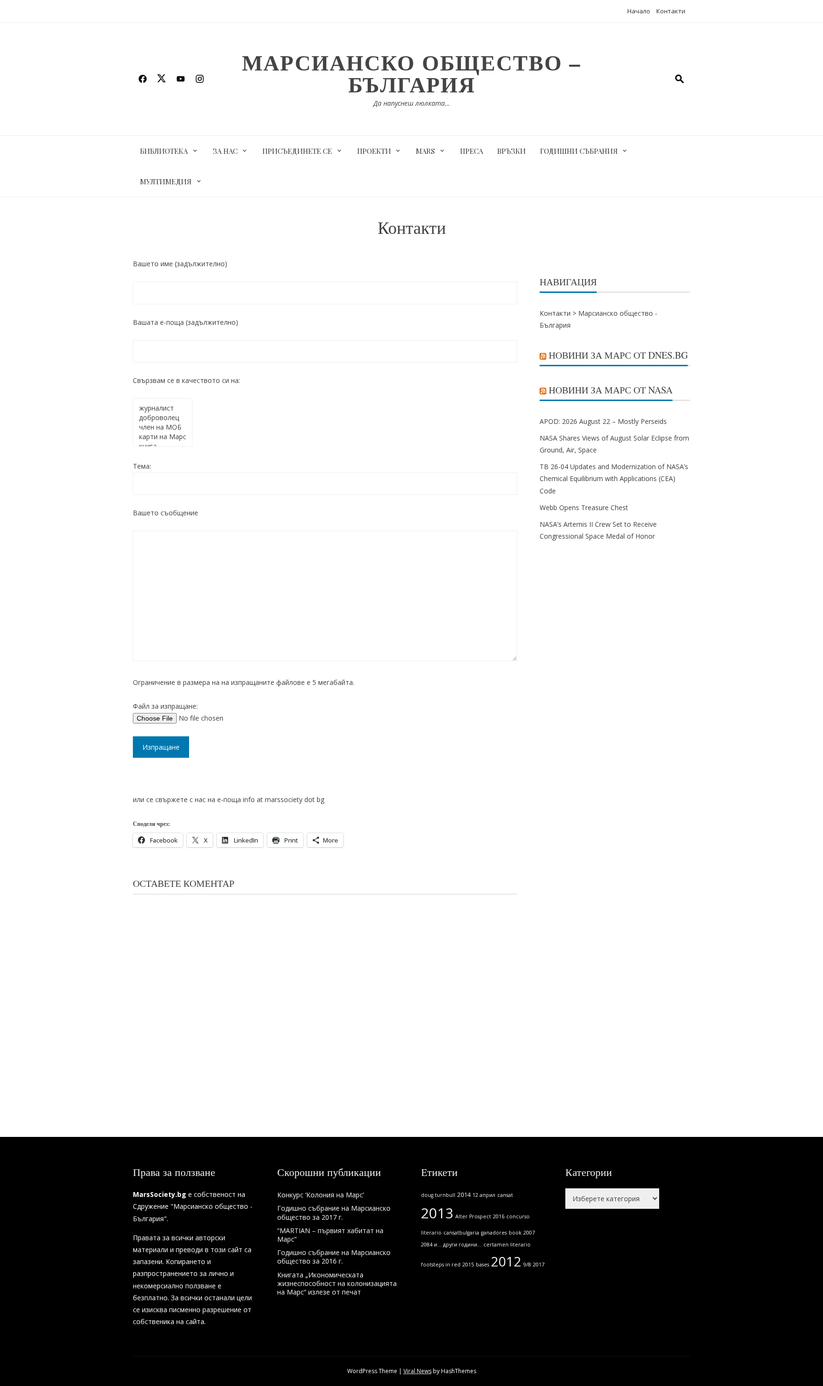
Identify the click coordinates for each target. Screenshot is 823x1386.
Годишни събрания (579, 151)
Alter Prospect (473, 1216)
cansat (505, 1195)
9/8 (527, 1264)
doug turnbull (438, 1195)
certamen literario (507, 1244)
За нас (225, 151)
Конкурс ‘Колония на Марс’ (320, 1194)
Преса (471, 151)
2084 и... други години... (451, 1244)
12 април (483, 1195)
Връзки (511, 151)
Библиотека (164, 151)
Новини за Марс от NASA (610, 389)
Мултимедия (165, 181)
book (515, 1232)
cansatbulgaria (461, 1232)
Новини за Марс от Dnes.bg (618, 355)
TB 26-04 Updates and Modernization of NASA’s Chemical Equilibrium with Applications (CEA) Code (614, 478)
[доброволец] (162, 417)
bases (482, 1264)
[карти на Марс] (162, 437)
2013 (437, 1213)
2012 (506, 1261)
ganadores (494, 1232)
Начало (638, 11)
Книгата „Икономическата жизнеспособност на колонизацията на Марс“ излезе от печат (337, 1283)
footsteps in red (441, 1264)
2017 (538, 1264)
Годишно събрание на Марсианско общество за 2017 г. (334, 1212)
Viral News (417, 1371)
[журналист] (162, 408)
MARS (425, 151)
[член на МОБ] (162, 427)
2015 (468, 1264)
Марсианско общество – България (411, 73)
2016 (498, 1216)
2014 (464, 1195)
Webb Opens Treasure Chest (584, 507)
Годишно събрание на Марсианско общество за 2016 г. (334, 1256)
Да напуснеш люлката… (411, 103)
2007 (529, 1232)
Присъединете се (297, 151)
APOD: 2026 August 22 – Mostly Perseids (603, 421)
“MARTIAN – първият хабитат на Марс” (330, 1235)
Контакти (670, 11)
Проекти (374, 151)
